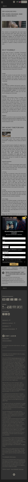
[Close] (25, 217)
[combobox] (5, 247)
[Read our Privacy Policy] (25, 262)
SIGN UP (14, 264)
